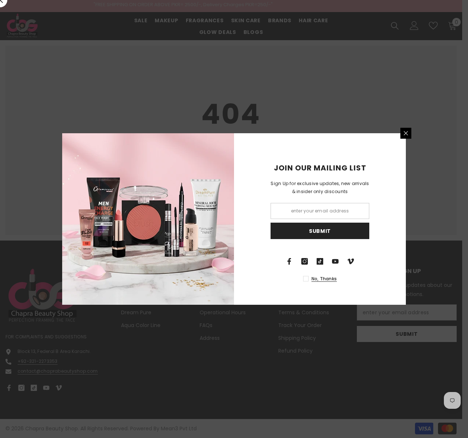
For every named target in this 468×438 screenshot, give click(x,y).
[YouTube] (335, 261)
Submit (320, 231)
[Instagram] (304, 261)
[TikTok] (320, 261)
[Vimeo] (350, 261)
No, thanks (324, 279)
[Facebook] (289, 261)
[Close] (405, 133)
